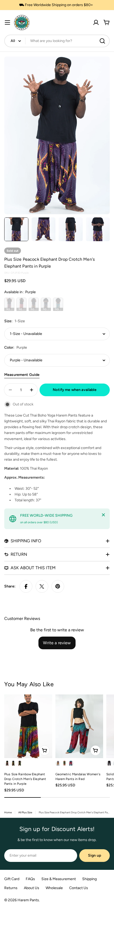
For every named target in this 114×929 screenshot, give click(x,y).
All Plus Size (25, 812)
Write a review (57, 642)
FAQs (30, 879)
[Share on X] (42, 586)
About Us (31, 888)
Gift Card (11, 879)
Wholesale (54, 888)
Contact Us (78, 888)
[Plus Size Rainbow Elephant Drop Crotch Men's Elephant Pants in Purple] (28, 726)
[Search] (102, 41)
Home (8, 812)
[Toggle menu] (7, 22)
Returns (10, 888)
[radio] (9, 304)
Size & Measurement (58, 879)
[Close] (103, 515)
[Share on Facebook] (26, 586)
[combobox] (57, 41)
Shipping (89, 879)
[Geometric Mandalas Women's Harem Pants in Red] (79, 726)
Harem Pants (28, 900)
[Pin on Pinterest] (57, 586)
